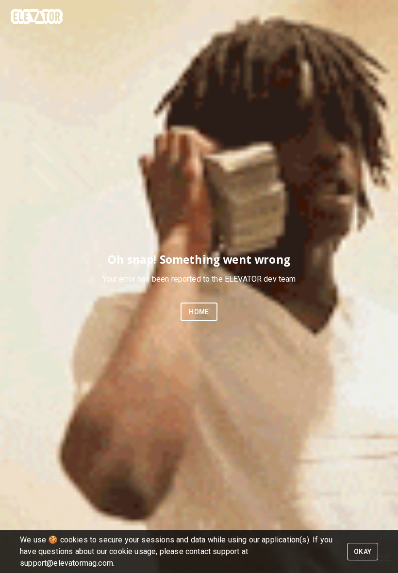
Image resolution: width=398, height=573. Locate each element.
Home (199, 312)
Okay (363, 552)
